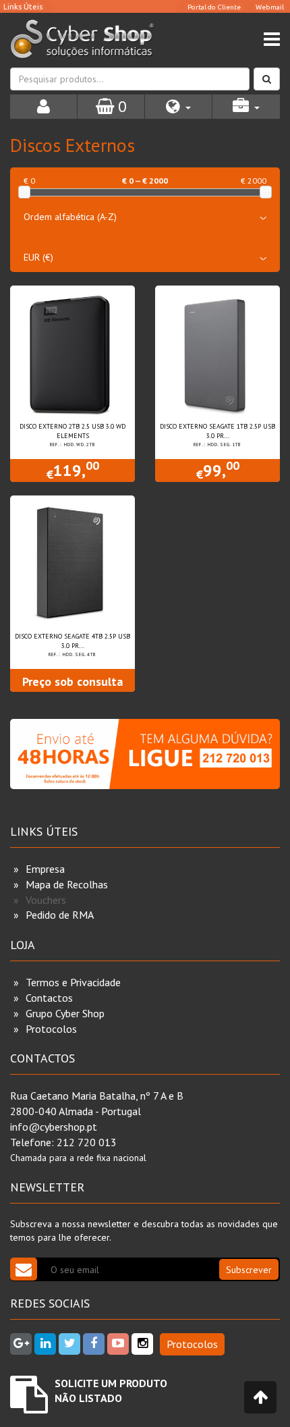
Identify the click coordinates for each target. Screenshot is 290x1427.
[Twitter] (69, 1344)
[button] (178, 107)
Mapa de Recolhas (67, 884)
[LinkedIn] (45, 1344)
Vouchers (46, 900)
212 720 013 (87, 1142)
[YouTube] (118, 1344)
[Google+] (21, 1344)
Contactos (49, 997)
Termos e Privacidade (73, 982)
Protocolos (51, 1028)
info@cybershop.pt (53, 1126)
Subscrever (249, 1270)
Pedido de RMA (60, 914)
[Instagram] (142, 1344)
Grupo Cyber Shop (65, 1013)
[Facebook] (94, 1344)
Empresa (45, 869)
